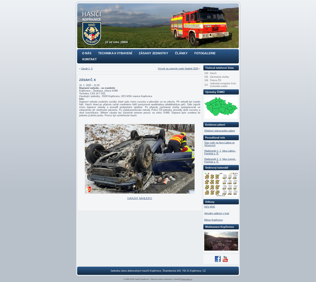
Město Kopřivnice (213, 220)
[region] (158, 25)
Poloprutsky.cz (186, 279)
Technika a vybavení (115, 53)
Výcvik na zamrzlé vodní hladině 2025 (178, 68)
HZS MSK (209, 206)
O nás (86, 53)
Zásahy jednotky (153, 53)
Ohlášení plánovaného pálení (219, 130)
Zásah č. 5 (87, 68)
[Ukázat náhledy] (139, 198)
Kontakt (89, 59)
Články (181, 53)
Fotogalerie (205, 53)
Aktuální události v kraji (216, 213)
